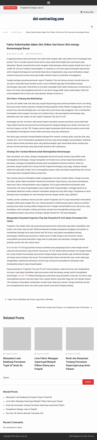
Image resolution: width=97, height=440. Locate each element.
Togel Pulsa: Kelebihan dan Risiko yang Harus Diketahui (30, 299)
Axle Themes (89, 436)
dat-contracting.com (48, 18)
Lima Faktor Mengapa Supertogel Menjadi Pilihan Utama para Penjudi (34, 401)
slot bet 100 (23, 276)
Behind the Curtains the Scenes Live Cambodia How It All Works (63, 307)
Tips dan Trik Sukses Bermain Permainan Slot (24, 413)
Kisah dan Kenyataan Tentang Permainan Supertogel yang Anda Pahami (35, 405)
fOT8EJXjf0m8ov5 (35, 54)
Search (6, 377)
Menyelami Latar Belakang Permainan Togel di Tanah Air (14, 362)
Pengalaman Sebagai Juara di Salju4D (21, 409)
